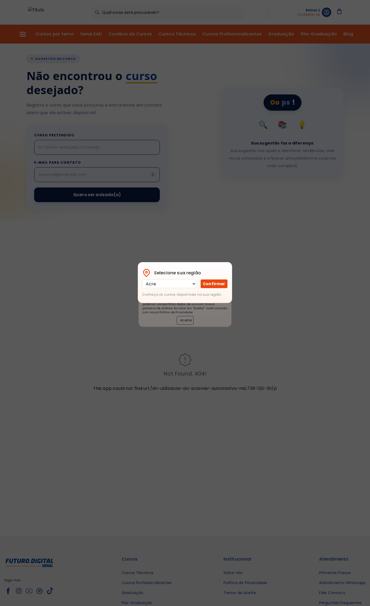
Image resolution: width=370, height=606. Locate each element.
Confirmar (214, 283)
